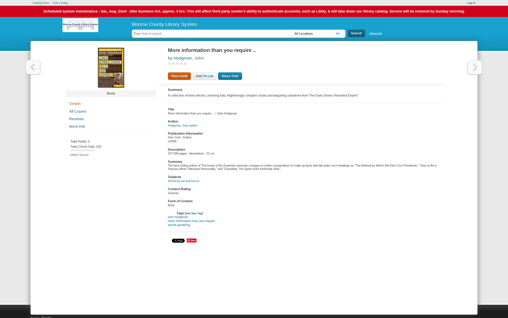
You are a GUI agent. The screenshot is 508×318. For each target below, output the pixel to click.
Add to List (204, 76)
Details (75, 104)
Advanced (375, 33)
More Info (77, 126)
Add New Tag (194, 213)
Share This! (230, 76)
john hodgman (178, 217)
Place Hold (179, 76)
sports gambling (179, 225)
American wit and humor (183, 181)
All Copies (78, 111)
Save (193, 240)
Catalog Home (41, 2)
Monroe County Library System (164, 24)
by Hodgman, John (186, 58)
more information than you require (191, 221)
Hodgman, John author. (183, 125)
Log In (471, 2)
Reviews (76, 119)
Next (475, 67)
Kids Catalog (60, 2)
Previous (33, 67)
